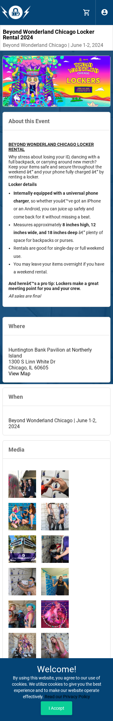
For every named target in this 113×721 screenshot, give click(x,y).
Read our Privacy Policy (67, 696)
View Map (19, 374)
